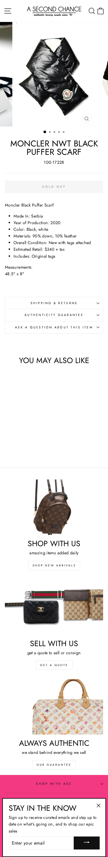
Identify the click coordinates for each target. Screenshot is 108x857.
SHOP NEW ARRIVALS (54, 565)
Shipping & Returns (54, 303)
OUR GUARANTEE (54, 765)
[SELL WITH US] (54, 607)
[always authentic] (54, 707)
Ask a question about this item (54, 327)
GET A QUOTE (54, 665)
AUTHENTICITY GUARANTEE (54, 315)
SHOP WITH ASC (54, 783)
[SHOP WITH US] (54, 507)
